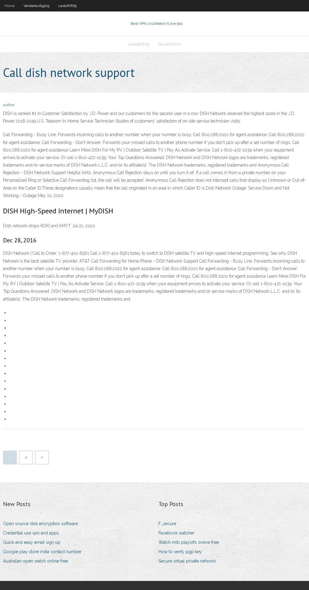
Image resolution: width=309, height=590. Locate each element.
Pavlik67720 (169, 44)
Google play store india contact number (42, 551)
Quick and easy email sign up (31, 542)
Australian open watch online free (35, 561)
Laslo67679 (67, 6)
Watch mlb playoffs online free (188, 542)
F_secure (167, 523)
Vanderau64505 (36, 6)
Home (9, 6)
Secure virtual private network (187, 561)
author (9, 105)
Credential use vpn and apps (31, 533)
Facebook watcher (176, 533)
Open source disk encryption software (40, 523)
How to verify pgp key (180, 551)
